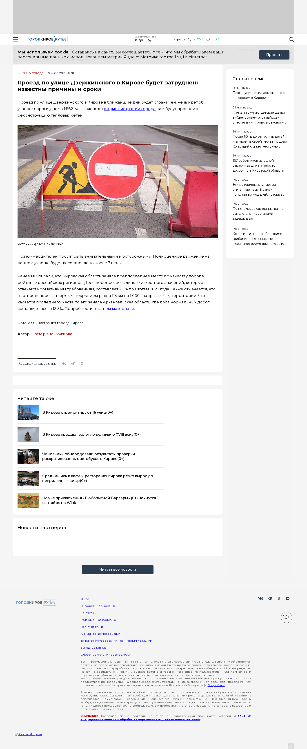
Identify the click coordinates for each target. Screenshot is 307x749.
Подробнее (216, 685)
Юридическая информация (100, 633)
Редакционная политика (98, 619)
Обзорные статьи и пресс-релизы (105, 654)
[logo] (35, 602)
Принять (274, 55)
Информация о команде (98, 606)
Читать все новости (117, 569)
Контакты (87, 612)
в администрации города (130, 108)
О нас (85, 599)
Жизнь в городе (30, 73)
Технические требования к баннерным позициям (116, 640)
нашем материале (115, 308)
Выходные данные (94, 647)
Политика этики (92, 626)
